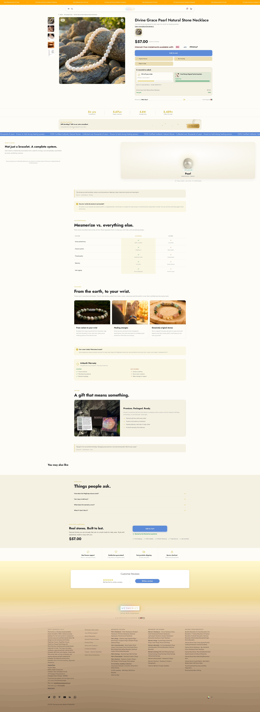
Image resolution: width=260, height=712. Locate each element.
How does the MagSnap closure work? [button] (86, 493)
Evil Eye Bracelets (165, 645)
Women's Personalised (154, 658)
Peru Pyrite (200, 652)
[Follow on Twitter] (49, 697)
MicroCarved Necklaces (125, 636)
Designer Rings (133, 640)
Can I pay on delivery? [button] (81, 499)
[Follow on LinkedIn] (69, 697)
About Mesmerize (90, 636)
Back (61, 14)
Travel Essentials (190, 666)
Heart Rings (155, 642)
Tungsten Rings (123, 640)
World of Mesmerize (68, 704)
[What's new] (187, 9)
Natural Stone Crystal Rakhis (193, 661)
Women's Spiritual (153, 661)
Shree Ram (134, 666)
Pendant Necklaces (163, 634)
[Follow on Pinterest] (59, 697)
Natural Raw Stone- (191, 652)
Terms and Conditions (91, 645)
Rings (136, 656)
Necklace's (163, 661)
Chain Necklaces (127, 632)
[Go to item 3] (51, 37)
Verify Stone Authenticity (92, 655)
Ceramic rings (123, 638)
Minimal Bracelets (163, 647)
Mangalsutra (151, 663)
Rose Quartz (201, 642)
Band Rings (114, 640)
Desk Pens (200, 656)
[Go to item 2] (51, 28)
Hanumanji (114, 666)
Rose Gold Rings (165, 642)
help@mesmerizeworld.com (62, 683)
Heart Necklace (165, 638)
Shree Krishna (115, 668)
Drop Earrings (171, 654)
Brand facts (51, 688)
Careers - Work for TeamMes (93, 652)
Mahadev (121, 666)
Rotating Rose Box (190, 670)
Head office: (51, 665)
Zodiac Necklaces (167, 636)
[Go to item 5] (51, 53)
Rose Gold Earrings (154, 656)
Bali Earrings (133, 654)
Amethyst (193, 644)
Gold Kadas (119, 647)
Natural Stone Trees (191, 642)
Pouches (197, 666)
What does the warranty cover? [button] (84, 505)
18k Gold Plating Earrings (166, 652)
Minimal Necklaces (123, 634)
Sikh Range (114, 661)
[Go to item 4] (51, 45)
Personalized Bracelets (122, 651)
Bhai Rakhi (206, 661)
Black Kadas (128, 645)
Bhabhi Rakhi (189, 663)
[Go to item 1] (51, 20)
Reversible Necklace (154, 638)
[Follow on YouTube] (64, 697)
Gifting (199, 670)
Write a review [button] (147, 581)
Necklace (126, 656)
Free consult (194, 125)
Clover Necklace (166, 632)
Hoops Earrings (152, 654)
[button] (68, 9)
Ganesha (127, 666)
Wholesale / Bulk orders (92, 630)
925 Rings (125, 670)
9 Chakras (204, 644)
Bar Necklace (205, 647)
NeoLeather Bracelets (124, 649)
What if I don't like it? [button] (81, 510)
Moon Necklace (189, 649)
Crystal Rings (162, 640)
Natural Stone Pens (190, 656)
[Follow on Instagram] (54, 697)
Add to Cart (150, 529)
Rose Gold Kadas (129, 647)
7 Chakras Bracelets (197, 634)
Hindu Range (122, 661)
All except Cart (68, 14)
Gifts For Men (115, 675)
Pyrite (207, 642)
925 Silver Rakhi (198, 663)
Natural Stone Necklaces (192, 647)
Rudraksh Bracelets (197, 636)
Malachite (203, 654)
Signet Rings (132, 638)
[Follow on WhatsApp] (75, 697)
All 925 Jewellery (116, 670)
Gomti (199, 644)
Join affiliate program (91, 633)
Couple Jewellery (164, 666)
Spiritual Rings (115, 642)
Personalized (131, 661)
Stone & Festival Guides (92, 639)
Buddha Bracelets (190, 632)
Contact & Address (90, 649)
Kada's (132, 656)
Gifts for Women (153, 666)
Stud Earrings (125, 654)
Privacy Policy (89, 642)
